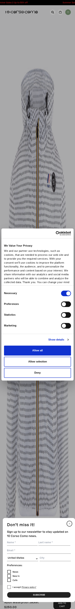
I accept (24, 587)
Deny (37, 372)
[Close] (69, 524)
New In (16, 576)
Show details (56, 339)
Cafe (15, 580)
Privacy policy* (29, 587)
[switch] (66, 304)
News (15, 572)
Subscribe (39, 595)
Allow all (37, 350)
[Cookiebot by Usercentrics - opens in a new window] (55, 233)
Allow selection (37, 361)
